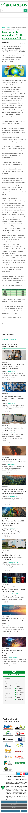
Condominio (7, 691)
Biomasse (7, 681)
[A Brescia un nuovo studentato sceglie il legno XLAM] (14, 419)
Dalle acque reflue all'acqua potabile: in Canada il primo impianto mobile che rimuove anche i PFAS (12, 556)
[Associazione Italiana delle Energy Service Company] (20, 751)
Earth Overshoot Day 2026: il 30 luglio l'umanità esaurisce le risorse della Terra (13, 523)
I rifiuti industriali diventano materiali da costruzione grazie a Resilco (13, 398)
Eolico (18, 677)
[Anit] (20, 727)
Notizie (8, 27)
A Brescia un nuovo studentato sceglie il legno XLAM (12, 429)
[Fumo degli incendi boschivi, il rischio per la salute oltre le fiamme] (14, 450)
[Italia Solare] (8, 757)
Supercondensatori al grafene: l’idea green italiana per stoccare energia (13, 653)
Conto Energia (8, 693)
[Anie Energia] (20, 745)
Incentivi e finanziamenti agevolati (19, 685)
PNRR (9, 237)
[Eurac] (20, 757)
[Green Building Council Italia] (8, 769)
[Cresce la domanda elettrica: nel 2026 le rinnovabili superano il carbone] (14, 610)
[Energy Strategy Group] (8, 733)
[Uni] (20, 739)
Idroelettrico (19, 679)
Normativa (19, 690)
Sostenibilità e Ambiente (9, 339)
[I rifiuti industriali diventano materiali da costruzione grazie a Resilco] (14, 387)
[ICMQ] (20, 733)
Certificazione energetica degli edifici (8, 685)
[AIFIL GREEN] (20, 763)
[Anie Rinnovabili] (8, 727)
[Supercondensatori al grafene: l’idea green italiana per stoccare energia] (14, 642)
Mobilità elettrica (20, 688)
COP (6, 695)
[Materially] (8, 739)
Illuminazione (19, 681)
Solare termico (19, 694)
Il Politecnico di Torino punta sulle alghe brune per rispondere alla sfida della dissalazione (13, 366)
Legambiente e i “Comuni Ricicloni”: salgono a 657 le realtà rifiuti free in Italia (13, 589)
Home (3, 27)
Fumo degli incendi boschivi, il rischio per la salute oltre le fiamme (14, 461)
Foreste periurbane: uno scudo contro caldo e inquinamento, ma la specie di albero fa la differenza (14, 491)
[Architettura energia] (8, 751)
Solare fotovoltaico (20, 692)
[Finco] (8, 763)
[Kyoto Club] (8, 745)
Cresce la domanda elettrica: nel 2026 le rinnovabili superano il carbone (13, 621)
